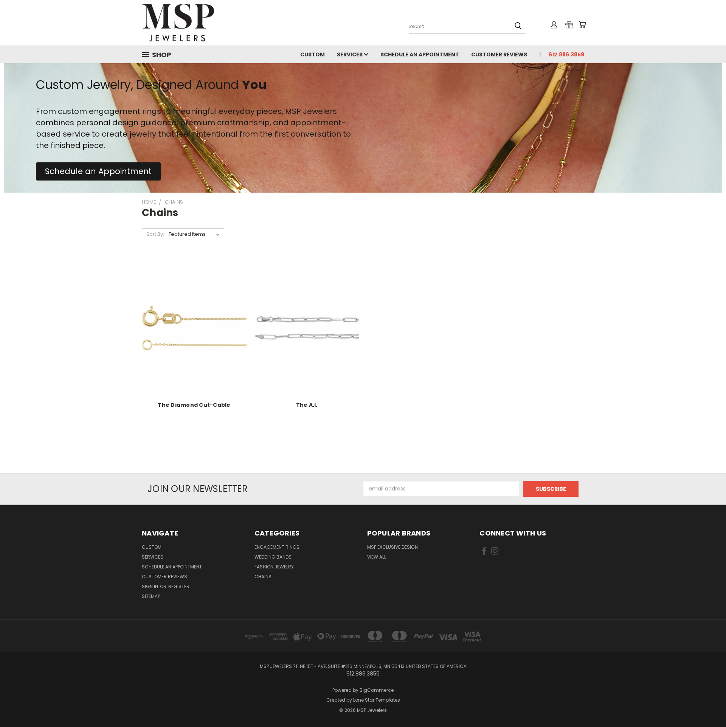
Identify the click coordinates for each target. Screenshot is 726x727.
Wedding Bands (273, 557)
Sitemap (151, 596)
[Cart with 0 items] (582, 24)
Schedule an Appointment (419, 54)
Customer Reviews (499, 54)
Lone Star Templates (376, 700)
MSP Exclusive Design (392, 547)
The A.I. (307, 405)
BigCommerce (377, 690)
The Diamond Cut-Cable (194, 405)
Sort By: (155, 234)
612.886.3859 (566, 54)
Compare (191, 334)
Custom (312, 54)
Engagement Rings (276, 547)
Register (178, 586)
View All (376, 557)
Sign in (150, 586)
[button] (98, 171)
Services (350, 54)
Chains (262, 576)
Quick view (194, 319)
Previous (706, 703)
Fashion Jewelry (274, 567)
